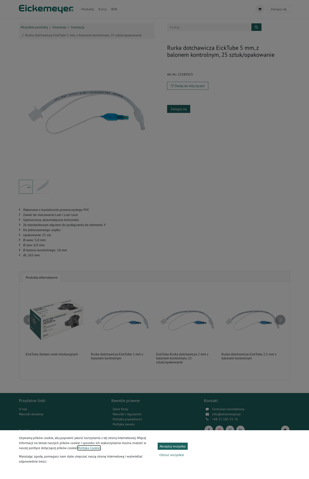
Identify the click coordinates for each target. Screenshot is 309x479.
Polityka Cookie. (89, 448)
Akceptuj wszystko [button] (173, 446)
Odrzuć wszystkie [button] (171, 455)
